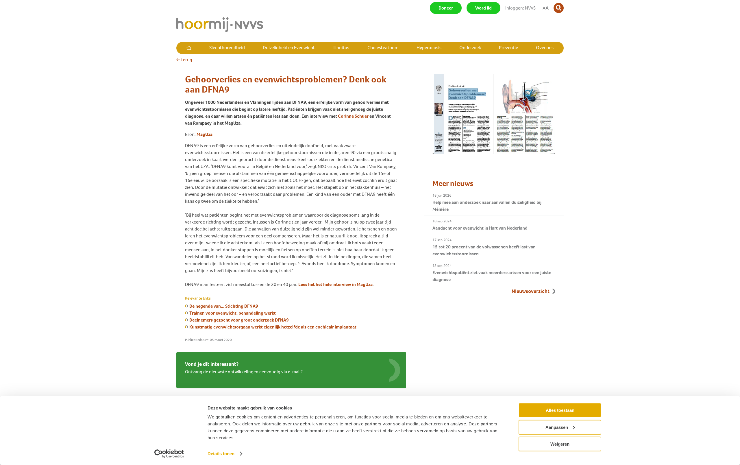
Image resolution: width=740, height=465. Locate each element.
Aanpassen (556, 427)
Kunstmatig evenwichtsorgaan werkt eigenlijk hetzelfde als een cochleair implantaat (272, 327)
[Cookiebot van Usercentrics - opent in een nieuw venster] (169, 453)
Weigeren (559, 444)
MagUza (204, 134)
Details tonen (221, 453)
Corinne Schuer (353, 116)
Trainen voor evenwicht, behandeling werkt (232, 313)
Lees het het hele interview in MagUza (335, 284)
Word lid (483, 8)
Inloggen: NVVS (520, 8)
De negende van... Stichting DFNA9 (223, 306)
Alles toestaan (560, 410)
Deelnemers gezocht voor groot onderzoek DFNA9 (239, 320)
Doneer (446, 8)
